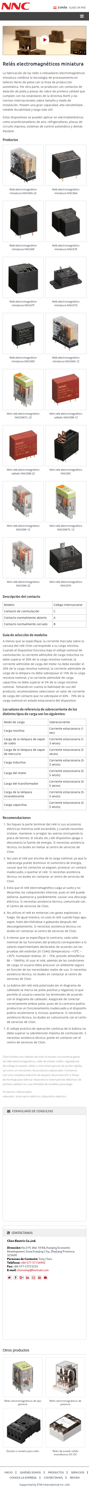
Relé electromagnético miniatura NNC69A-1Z (65, 359)
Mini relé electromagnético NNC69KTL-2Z (23, 415)
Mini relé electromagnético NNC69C (65, 471)
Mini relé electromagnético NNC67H (65, 583)
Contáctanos (22, 1233)
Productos (56, 1472)
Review (75, 1477)
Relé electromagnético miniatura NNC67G (65, 303)
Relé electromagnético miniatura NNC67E (65, 247)
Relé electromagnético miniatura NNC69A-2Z (23, 191)
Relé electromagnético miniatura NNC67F (23, 303)
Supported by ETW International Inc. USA (44, 1484)
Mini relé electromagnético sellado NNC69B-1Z (65, 415)
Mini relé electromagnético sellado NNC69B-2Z (23, 471)
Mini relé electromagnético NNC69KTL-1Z (65, 527)
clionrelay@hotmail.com (33, 1270)
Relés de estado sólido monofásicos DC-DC (65, 1452)
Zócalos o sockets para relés (22, 1451)
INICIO (9, 1472)
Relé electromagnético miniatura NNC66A (65, 191)
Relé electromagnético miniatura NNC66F (23, 247)
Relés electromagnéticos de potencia (65, 1402)
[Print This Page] (39, 1277)
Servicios (77, 1472)
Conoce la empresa (23, 1477)
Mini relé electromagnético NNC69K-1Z (23, 527)
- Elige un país (72, 7)
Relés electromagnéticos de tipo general (22, 1402)
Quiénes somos (30, 1472)
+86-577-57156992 (33, 1262)
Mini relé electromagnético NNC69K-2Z (23, 583)
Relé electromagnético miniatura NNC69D (23, 359)
